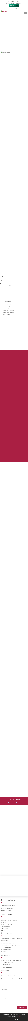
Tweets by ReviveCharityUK (8, 976)
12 (7, 293)
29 (12, 297)
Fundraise (4, 231)
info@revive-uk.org (16, 3)
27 (9, 297)
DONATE (12, 5)
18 (4, 295)
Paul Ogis (14, 857)
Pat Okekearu (14, 849)
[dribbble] (15, 1019)
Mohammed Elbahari (14, 864)
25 (4, 297)
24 (2, 297)
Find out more (7, 68)
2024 (15, 285)
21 (10, 295)
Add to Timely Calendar (9, 305)
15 (12, 293)
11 (4, 293)
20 (9, 295)
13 (9, 293)
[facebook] (14, 8)
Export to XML (6, 314)
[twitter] (12, 8)
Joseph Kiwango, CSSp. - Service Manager (14, 840)
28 (10, 297)
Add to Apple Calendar (8, 310)
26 (7, 297)
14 (10, 293)
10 (2, 293)
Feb (13, 285)
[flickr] (16, 8)
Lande (19, 1016)
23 (0, 297)
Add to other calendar (8, 312)
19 (7, 295)
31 (2, 299)
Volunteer (4, 238)
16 (0, 295)
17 (2, 295)
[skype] (17, 1019)
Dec (4, 285)
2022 (1, 285)
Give (2, 245)
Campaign (4, 225)
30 (0, 299)
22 (12, 295)
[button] (2, 303)
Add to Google (6, 307)
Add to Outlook (7, 308)
